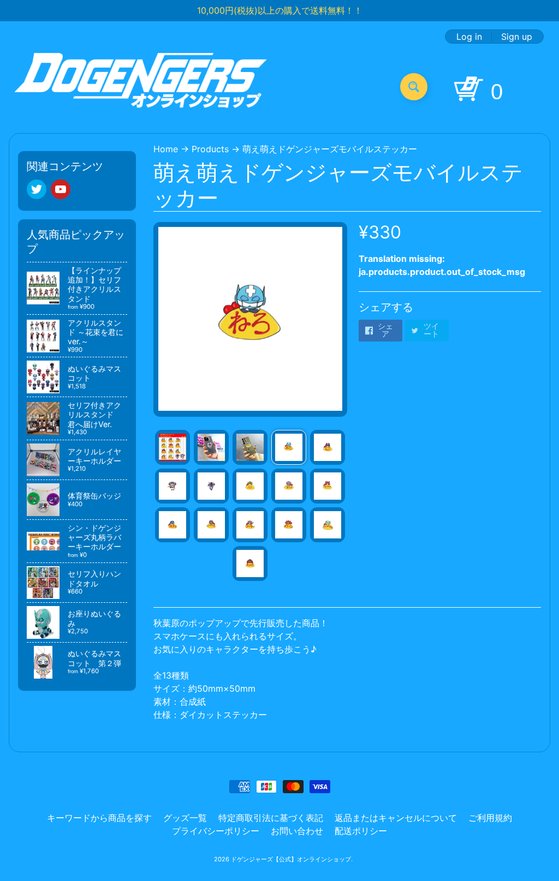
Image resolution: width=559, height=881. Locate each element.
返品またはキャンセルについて (396, 817)
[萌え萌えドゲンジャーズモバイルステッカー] (172, 447)
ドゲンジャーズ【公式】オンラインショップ (291, 859)
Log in (469, 36)
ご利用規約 (490, 817)
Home (165, 148)
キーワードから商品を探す (99, 817)
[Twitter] (36, 189)
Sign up (516, 36)
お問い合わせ (297, 830)
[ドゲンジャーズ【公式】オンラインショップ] (141, 86)
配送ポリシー (361, 830)
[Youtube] (60, 189)
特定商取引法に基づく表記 (270, 817)
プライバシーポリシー (215, 830)
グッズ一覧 (185, 817)
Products (210, 148)
